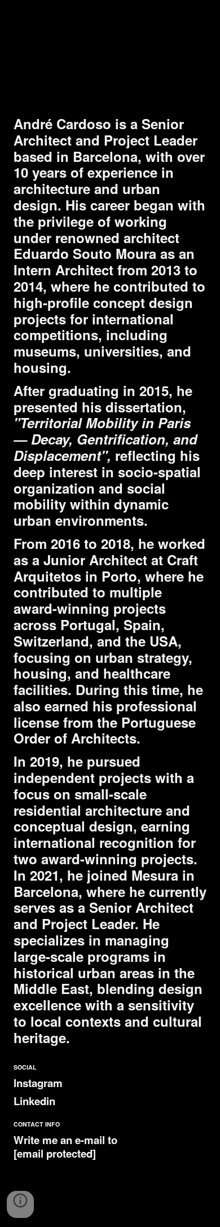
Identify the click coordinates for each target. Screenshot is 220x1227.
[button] (20, 1204)
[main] (110, 580)
